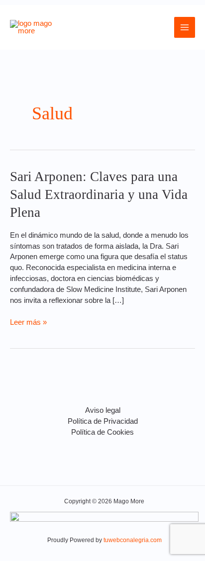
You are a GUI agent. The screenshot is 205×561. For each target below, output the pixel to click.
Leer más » (28, 321)
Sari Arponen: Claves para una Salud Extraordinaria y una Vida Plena (99, 194)
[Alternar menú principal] (184, 27)
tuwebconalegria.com (132, 540)
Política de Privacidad (103, 421)
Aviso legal (102, 410)
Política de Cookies (102, 432)
